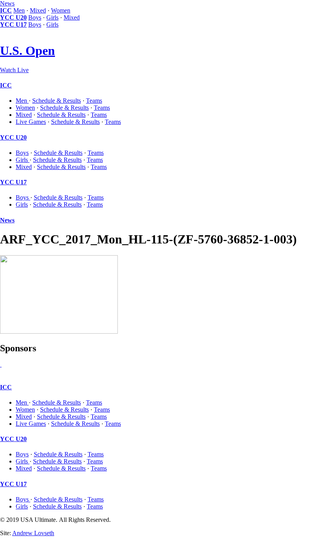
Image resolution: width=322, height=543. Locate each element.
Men (19, 10)
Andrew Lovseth (33, 533)
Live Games (31, 121)
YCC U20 (13, 17)
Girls (52, 17)
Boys (34, 17)
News (7, 3)
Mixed (38, 10)
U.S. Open (27, 51)
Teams (94, 100)
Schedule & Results (56, 100)
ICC (6, 10)
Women (60, 10)
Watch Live (14, 70)
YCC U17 (13, 24)
